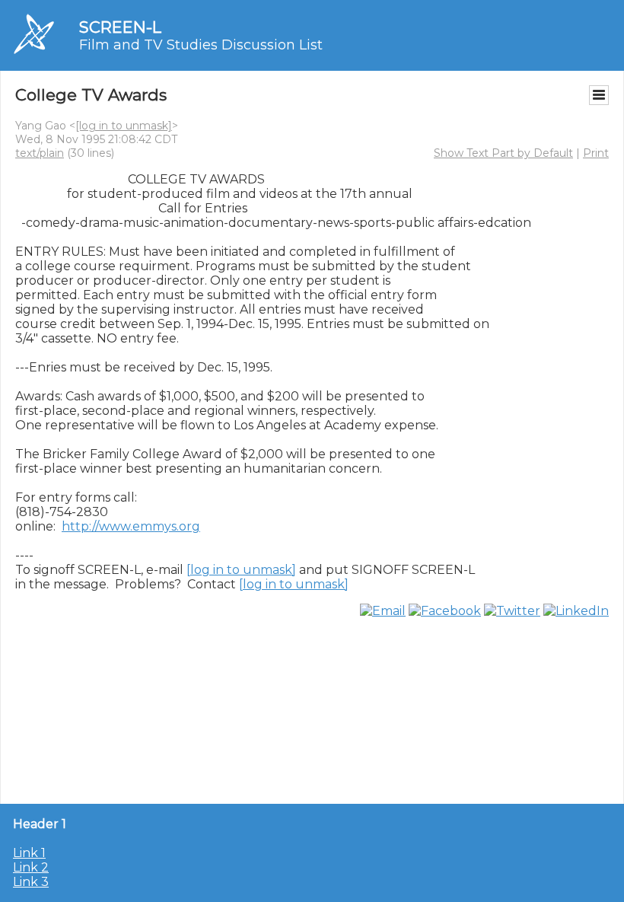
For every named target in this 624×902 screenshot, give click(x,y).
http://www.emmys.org (131, 526)
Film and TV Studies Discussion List (201, 45)
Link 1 (29, 853)
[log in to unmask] (123, 125)
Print (596, 153)
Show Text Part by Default (503, 153)
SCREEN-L (120, 27)
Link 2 (31, 867)
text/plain (39, 153)
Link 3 (31, 882)
